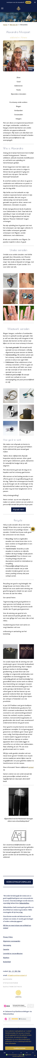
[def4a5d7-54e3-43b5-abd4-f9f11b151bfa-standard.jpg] (26, 412)
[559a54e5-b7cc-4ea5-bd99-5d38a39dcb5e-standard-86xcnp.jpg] (26, 428)
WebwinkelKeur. (24, 903)
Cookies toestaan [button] (19, 1048)
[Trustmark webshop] (18, 1007)
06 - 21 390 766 (14, 971)
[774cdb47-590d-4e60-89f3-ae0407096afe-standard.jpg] (10, 651)
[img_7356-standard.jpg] (10, 297)
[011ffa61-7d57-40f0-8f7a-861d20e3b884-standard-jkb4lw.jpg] (10, 412)
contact (31, 767)
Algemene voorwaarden (11, 941)
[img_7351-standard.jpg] (26, 297)
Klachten (6, 958)
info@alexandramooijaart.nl (17, 975)
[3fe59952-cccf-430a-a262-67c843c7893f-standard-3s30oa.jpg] (10, 428)
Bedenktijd (7, 962)
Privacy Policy (8, 937)
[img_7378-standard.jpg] (26, 280)
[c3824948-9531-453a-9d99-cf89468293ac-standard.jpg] (10, 395)
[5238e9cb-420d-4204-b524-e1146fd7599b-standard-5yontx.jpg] (26, 395)
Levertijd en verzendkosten (13, 953)
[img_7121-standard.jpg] (10, 313)
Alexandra (23, 25)
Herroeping (7, 945)
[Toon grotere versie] (18, 802)
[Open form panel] (33, 529)
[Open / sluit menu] (2, 8)
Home (5, 25)
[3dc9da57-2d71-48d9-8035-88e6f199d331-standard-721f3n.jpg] (10, 280)
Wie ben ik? (14, 25)
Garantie (6, 949)
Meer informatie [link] (10, 1043)
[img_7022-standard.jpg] (26, 313)
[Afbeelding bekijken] (26, 651)
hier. (21, 912)
